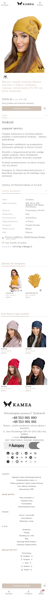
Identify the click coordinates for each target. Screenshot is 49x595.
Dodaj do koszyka (21, 108)
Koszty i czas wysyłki (26, 515)
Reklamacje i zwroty (27, 521)
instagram (26, 556)
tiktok (27, 563)
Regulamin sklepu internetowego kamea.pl (26, 477)
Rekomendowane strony (26, 507)
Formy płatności (26, 518)
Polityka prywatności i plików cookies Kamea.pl (26, 483)
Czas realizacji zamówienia (26, 486)
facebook (26, 559)
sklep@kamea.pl (28, 437)
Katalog (26, 532)
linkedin (26, 570)
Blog (26, 539)
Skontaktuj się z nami (26, 536)
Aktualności (26, 530)
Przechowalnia (27, 504)
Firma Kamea (26, 553)
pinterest (27, 566)
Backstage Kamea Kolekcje (26, 542)
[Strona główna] (17, 404)
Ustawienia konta (26, 501)
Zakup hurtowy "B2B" (26, 489)
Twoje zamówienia (25, 498)
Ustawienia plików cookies (25, 480)
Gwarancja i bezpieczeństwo (26, 545)
